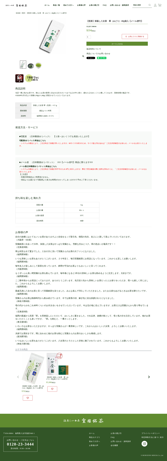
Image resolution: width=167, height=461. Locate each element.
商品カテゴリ (94, 437)
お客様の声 (81, 5)
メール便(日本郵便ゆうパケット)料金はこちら (38, 166)
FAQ (105, 5)
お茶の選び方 (94, 5)
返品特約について (93, 49)
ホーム (47, 5)
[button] (18, 376)
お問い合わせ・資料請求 (119, 5)
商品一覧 (56, 5)
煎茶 (23, 13)
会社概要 (114, 445)
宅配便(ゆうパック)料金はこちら (32, 140)
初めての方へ (68, 5)
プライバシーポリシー (151, 433)
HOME (18, 13)
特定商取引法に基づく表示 (153, 437)
